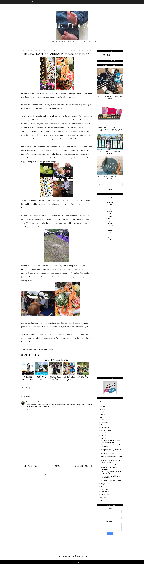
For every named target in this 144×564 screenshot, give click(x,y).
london (110, 216)
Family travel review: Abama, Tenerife (110, 152)
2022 (101, 404)
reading (110, 228)
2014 (101, 500)
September (105, 430)
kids (110, 214)
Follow (110, 189)
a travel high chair (58, 200)
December (105, 422)
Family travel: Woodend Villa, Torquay (42, 377)
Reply (28, 409)
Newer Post (31, 466)
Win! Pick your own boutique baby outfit (110, 177)
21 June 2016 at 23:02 (37, 402)
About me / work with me (34, 2)
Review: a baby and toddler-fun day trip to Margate (28, 377)
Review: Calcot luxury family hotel (83, 376)
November (104, 425)
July (102, 435)
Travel (130, 2)
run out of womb (68, 556)
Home (13, 2)
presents (110, 225)
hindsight (110, 211)
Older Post (82, 466)
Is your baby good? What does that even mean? (111, 450)
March (103, 489)
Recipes (81, 2)
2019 (101, 412)
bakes (110, 200)
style (110, 237)
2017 (101, 417)
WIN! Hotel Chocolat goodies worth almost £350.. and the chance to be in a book (109, 129)
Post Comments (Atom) (41, 474)
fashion (110, 204)
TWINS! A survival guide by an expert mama (111, 477)
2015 (101, 498)
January (103, 494)
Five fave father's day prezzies (111, 480)
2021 (101, 406)
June (102, 438)
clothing (110, 202)
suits (110, 239)
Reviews (95, 2)
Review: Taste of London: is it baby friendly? (110, 461)
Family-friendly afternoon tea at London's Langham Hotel (69, 378)
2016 (101, 420)
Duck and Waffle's (33, 326)
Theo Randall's (75, 323)
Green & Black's (57, 119)
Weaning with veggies (108, 453)
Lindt (70, 119)
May (102, 484)
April (102, 486)
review (110, 230)
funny (110, 207)
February (104, 492)
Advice (68, 2)
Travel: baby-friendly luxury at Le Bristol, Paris (111, 472)
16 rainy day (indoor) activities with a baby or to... (110, 441)
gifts (110, 209)
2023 (101, 401)
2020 (101, 409)
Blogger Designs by (72, 562)
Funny (55, 2)
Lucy (28, 402)
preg (110, 223)
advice (110, 197)
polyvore (110, 221)
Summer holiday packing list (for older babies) (55, 377)
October (104, 427)
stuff (110, 235)
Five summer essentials (108, 465)
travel (28, 388)
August (103, 433)
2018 (101, 414)
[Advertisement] (56, 447)
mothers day (110, 218)
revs (110, 232)
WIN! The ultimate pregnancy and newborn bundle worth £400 (110, 96)
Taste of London (48, 93)
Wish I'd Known (113, 2)
